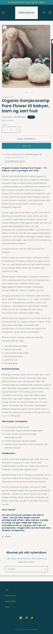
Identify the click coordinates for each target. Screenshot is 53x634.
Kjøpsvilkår (10, 601)
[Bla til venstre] (21, 92)
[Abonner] (45, 569)
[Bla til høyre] (32, 92)
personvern (10, 595)
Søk (7, 590)
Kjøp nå (26, 146)
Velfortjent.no (23, 629)
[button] (3, 13)
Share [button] (8, 536)
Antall (4, 125)
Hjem (7, 607)
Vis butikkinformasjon (15, 161)
